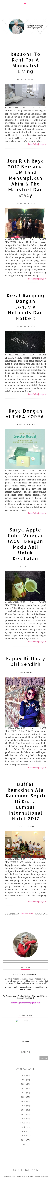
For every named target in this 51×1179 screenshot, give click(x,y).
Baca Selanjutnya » (37, 144)
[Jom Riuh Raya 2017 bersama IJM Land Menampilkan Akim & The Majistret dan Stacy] (25, 223)
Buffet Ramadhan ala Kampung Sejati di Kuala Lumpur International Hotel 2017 (25, 801)
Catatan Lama (41, 914)
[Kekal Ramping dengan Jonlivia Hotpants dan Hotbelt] (25, 342)
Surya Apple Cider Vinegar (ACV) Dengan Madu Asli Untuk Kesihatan (25, 544)
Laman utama (27, 913)
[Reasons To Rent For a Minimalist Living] (25, 95)
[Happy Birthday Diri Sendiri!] (25, 702)
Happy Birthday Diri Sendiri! (25, 661)
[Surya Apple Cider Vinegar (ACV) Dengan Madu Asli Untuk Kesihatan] (25, 586)
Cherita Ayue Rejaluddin (24, 1176)
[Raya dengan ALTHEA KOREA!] (25, 449)
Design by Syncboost (41, 1176)
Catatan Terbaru (11, 914)
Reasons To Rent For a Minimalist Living (25, 62)
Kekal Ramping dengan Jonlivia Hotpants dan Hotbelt (25, 306)
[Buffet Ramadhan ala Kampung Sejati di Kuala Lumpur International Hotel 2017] (25, 844)
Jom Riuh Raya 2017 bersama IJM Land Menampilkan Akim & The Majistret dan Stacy (25, 178)
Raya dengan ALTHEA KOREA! (25, 413)
